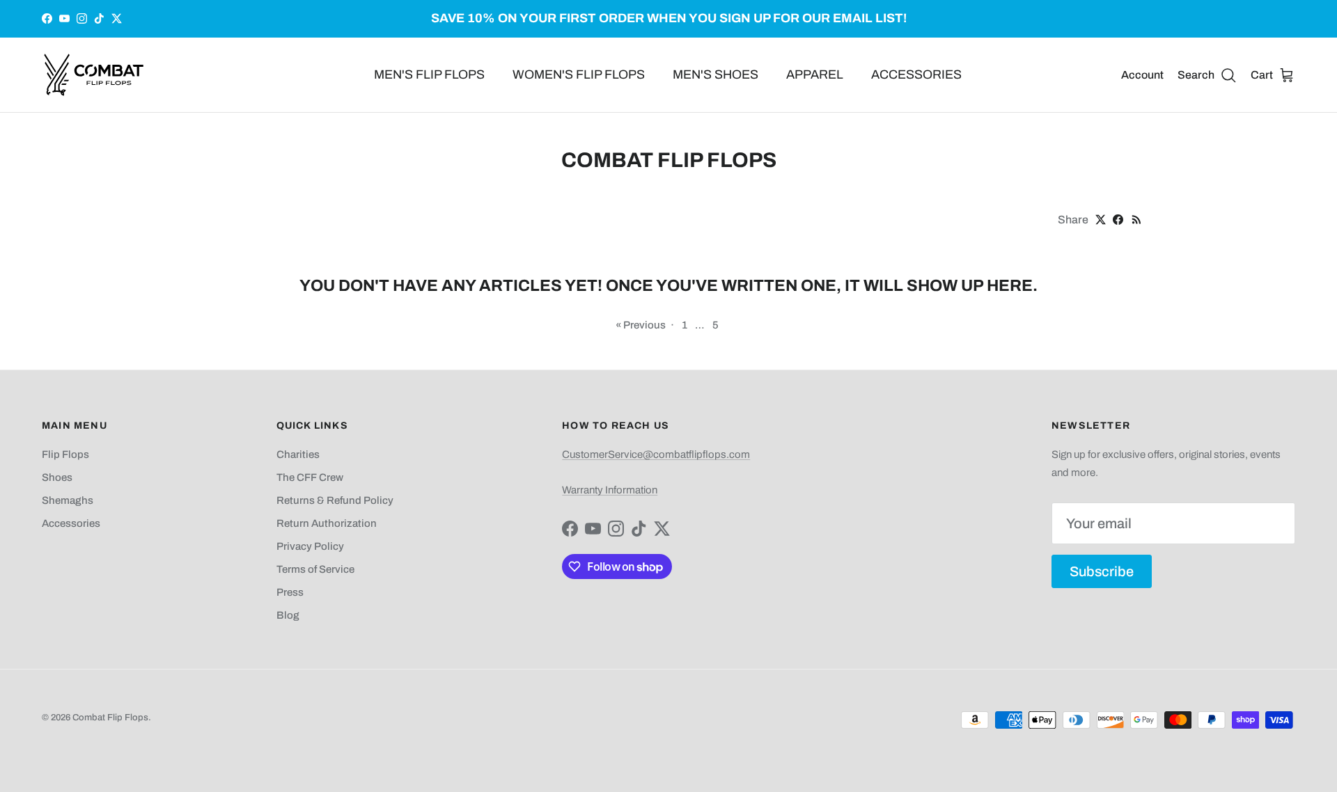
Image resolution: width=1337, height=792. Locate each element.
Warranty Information (609, 490)
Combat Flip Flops (110, 717)
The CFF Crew (309, 477)
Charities (298, 454)
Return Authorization (326, 523)
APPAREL (814, 74)
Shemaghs (67, 500)
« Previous (641, 325)
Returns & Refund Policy (334, 500)
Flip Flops (65, 454)
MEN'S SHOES (715, 74)
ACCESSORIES (916, 74)
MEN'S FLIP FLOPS (429, 74)
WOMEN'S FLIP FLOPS (579, 74)
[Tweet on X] (1100, 219)
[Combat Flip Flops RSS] (1137, 219)
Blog (287, 615)
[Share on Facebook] (1118, 219)
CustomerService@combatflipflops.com (656, 454)
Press (290, 592)
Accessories (71, 523)
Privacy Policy (310, 546)
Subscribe (1102, 571)
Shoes (57, 477)
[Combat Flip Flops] (94, 75)
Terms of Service (315, 569)
